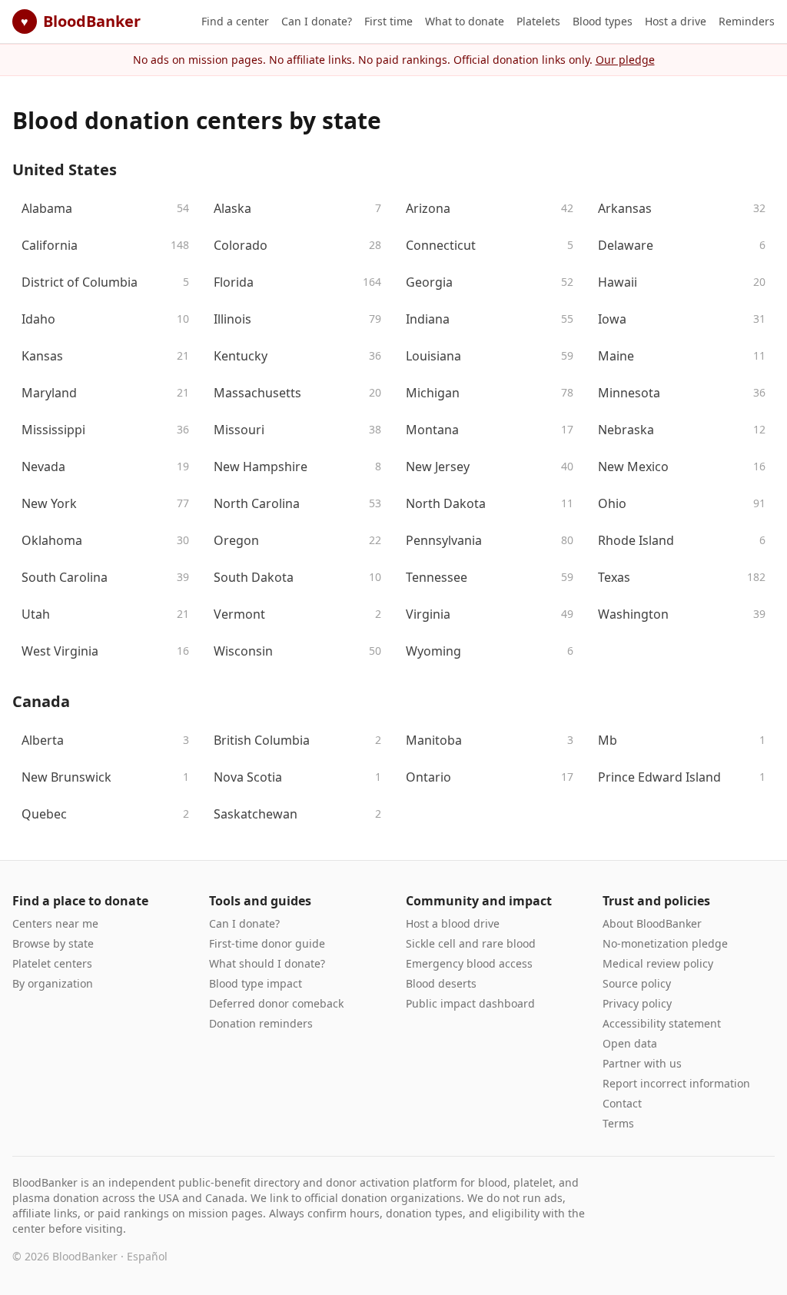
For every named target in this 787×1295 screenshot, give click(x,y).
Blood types (603, 21)
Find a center (235, 21)
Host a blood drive (453, 923)
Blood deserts (441, 983)
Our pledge (625, 59)
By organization (52, 983)
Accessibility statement (662, 1023)
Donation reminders (261, 1023)
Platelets (538, 21)
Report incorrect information (676, 1083)
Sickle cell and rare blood (471, 943)
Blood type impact (255, 983)
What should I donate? (267, 963)
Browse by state (53, 943)
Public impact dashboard (470, 1003)
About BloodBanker (652, 923)
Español (147, 1256)
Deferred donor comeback (276, 1003)
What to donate (464, 21)
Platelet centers (52, 963)
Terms (618, 1123)
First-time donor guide (267, 943)
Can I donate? (316, 21)
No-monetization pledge (665, 943)
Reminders (747, 21)
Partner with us (642, 1063)
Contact (622, 1103)
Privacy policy (637, 1003)
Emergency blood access (469, 963)
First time (388, 21)
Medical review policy (658, 963)
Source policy (637, 983)
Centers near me (55, 923)
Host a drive (675, 21)
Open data (630, 1043)
